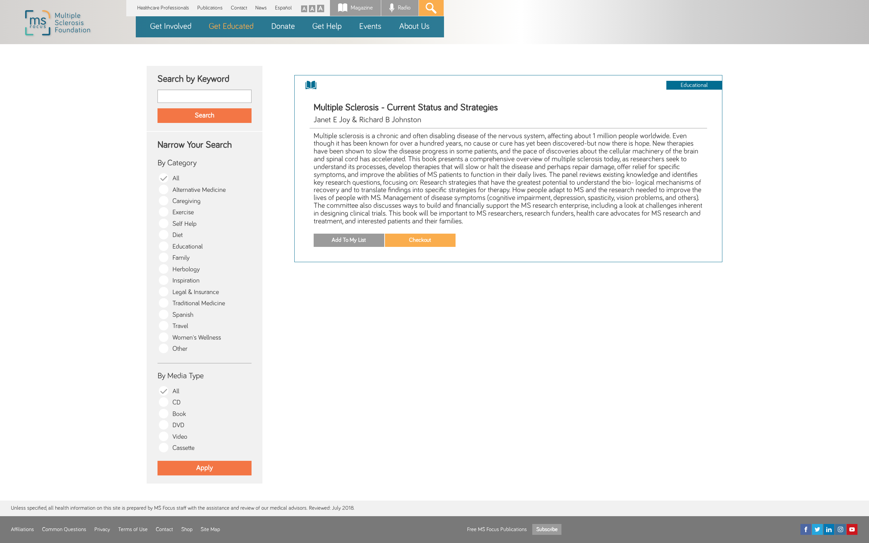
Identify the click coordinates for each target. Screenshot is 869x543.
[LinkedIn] (829, 529)
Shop (186, 529)
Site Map (210, 529)
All (175, 178)
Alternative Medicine (199, 190)
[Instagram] (840, 529)
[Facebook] (805, 529)
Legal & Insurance (195, 292)
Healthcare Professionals (163, 8)
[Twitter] (817, 529)
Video (179, 437)
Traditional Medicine (198, 303)
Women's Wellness (196, 337)
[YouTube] (852, 529)
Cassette (183, 448)
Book (179, 414)
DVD (178, 425)
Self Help (184, 224)
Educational (187, 246)
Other (179, 349)
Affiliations (22, 529)
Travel (180, 326)
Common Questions (64, 529)
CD (176, 402)
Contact (239, 8)
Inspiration (186, 280)
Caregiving (186, 201)
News (261, 8)
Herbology (186, 269)
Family (181, 258)
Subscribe (546, 529)
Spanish (182, 315)
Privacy (102, 529)
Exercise (183, 212)
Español (283, 8)
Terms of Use (133, 529)
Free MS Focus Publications (497, 529)
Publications (210, 8)
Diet (177, 235)
